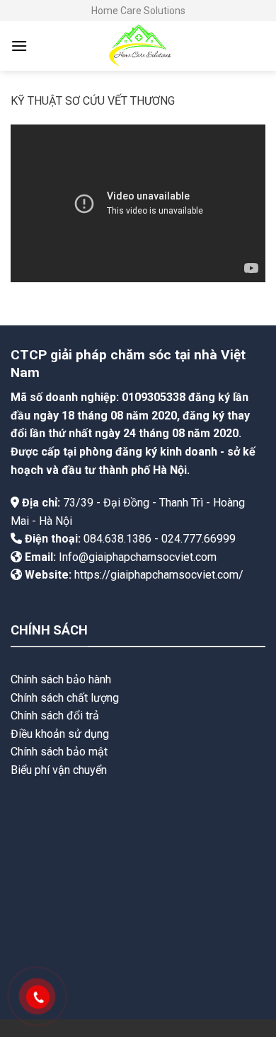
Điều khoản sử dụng (60, 734)
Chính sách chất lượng (65, 698)
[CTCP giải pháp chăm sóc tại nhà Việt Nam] (138, 46)
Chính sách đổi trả (55, 715)
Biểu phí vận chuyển (59, 770)
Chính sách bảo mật (59, 751)
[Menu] (19, 45)
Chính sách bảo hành (61, 679)
